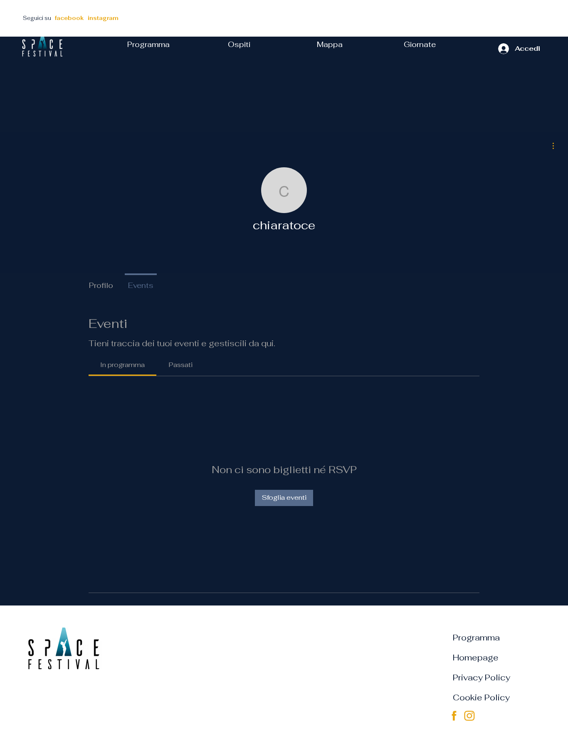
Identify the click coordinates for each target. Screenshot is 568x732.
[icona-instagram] (469, 715)
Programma (476, 637)
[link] (122, 364)
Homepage (476, 657)
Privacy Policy (481, 677)
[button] (420, 44)
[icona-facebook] (454, 715)
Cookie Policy (481, 697)
